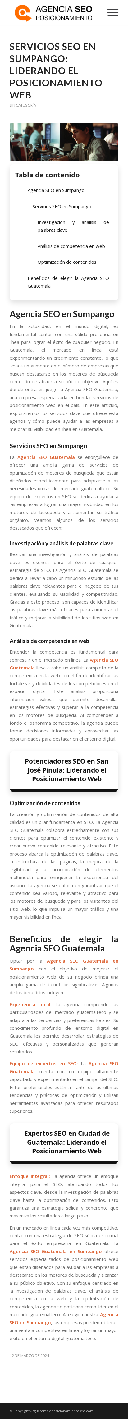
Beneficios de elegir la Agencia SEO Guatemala (68, 282)
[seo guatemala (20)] (64, 142)
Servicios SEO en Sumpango (62, 206)
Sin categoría (23, 105)
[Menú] (109, 12)
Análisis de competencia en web (71, 246)
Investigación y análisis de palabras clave (73, 226)
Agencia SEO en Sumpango (56, 190)
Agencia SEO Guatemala (46, 457)
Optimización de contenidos (67, 262)
